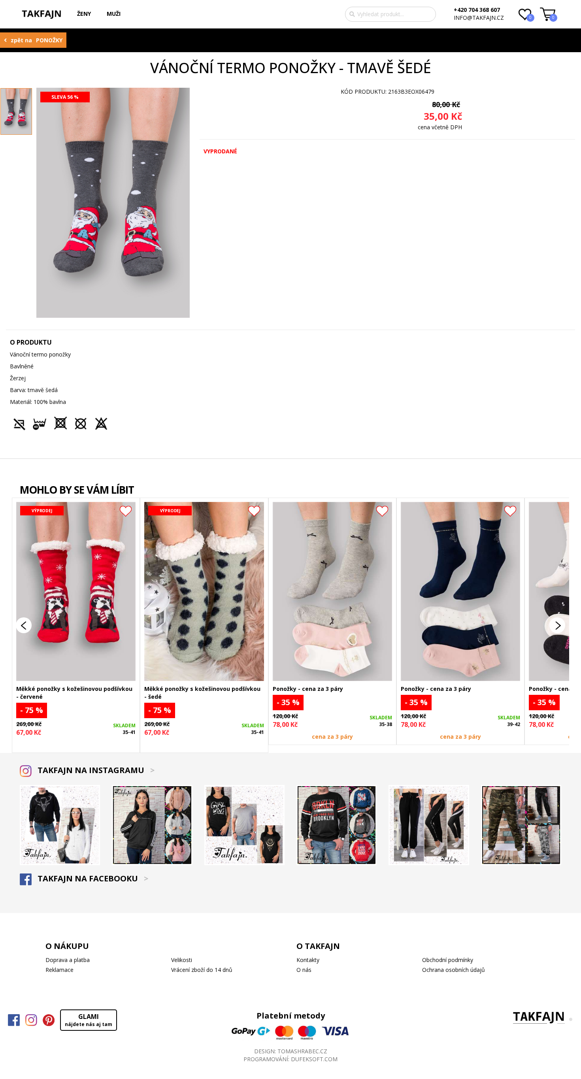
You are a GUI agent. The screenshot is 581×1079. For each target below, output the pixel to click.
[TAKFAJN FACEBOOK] (14, 1020)
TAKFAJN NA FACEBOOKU (92, 878)
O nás (303, 969)
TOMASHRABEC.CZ (302, 1051)
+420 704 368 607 (477, 9)
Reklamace (59, 969)
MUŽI (114, 13)
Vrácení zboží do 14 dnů (201, 969)
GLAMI (88, 1020)
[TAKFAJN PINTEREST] (49, 1020)
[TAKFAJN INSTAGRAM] (31, 1020)
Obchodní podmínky (447, 960)
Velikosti (181, 960)
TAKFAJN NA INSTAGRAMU (95, 770)
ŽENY (84, 13)
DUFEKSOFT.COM (314, 1059)
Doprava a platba (67, 960)
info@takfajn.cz (479, 17)
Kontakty (307, 960)
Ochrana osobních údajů (453, 969)
